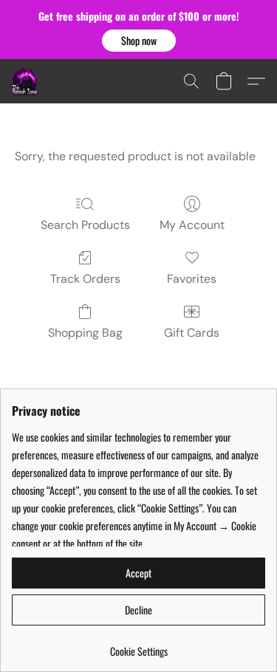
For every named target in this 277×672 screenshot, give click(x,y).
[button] (139, 41)
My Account (192, 225)
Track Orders (85, 279)
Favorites (191, 279)
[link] (138, 645)
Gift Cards (191, 332)
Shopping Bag (85, 332)
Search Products (85, 225)
